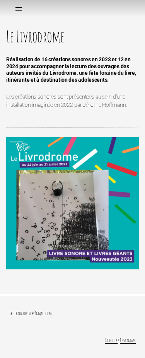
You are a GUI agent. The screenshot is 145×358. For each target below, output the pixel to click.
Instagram (128, 340)
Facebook (111, 340)
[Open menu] (18, 8)
